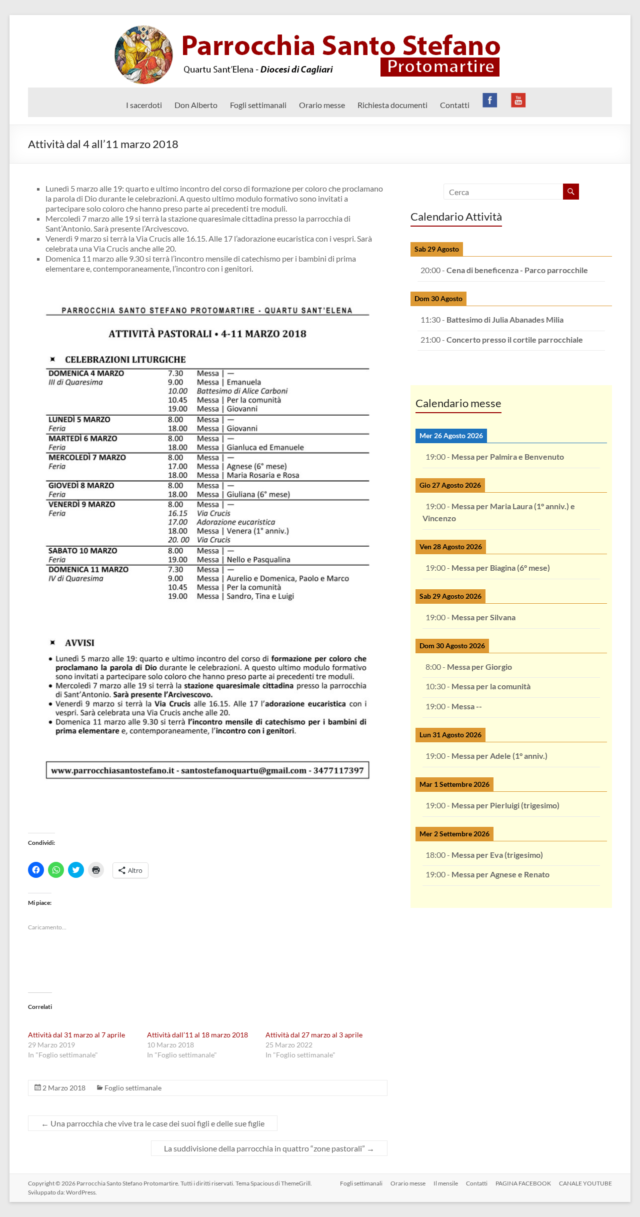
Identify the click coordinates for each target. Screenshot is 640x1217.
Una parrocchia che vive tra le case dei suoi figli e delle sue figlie (152, 1123)
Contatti (455, 105)
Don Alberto (196, 105)
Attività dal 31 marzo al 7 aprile (76, 1034)
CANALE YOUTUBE (585, 1183)
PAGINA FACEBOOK (523, 1183)
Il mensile (446, 1183)
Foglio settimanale (133, 1087)
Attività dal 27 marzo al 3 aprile (314, 1034)
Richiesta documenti (393, 105)
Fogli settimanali (258, 105)
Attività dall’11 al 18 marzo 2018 (197, 1034)
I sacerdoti (144, 105)
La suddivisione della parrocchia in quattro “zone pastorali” (269, 1148)
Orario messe (322, 105)
